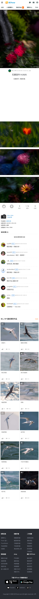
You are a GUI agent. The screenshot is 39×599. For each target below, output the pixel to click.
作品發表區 (4, 546)
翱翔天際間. (24, 343)
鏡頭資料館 (17, 540)
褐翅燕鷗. (4, 402)
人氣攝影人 (10, 7)
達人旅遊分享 (5, 569)
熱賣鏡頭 (16, 566)
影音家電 (29, 549)
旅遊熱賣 (3, 561)
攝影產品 (29, 540)
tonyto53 (9, 252)
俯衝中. (3, 343)
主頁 (2, 7)
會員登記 (29, 566)
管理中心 (29, 7)
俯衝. (22, 402)
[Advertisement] (19, 101)
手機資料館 (17, 543)
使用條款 (29, 569)
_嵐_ (8, 261)
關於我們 (29, 558)
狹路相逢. (23, 491)
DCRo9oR (10, 304)
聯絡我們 (29, 561)
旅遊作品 (3, 566)
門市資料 (16, 558)
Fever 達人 (4, 540)
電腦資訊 (29, 546)
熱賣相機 (16, 563)
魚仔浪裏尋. (24, 372)
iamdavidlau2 (11, 269)
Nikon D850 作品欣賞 (10, 216)
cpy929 (9, 243)
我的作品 (20, 7)
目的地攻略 (4, 563)
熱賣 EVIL (17, 572)
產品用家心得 (18, 549)
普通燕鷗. (4, 432)
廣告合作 (29, 563)
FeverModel (4, 543)
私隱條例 (29, 572)
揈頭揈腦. (4, 462)
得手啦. (3, 491)
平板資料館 (17, 546)
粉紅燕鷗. (4, 372)
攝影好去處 (4, 558)
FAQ (36, 7)
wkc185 (9, 278)
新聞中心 (3, 538)
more (36, 319)
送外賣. (23, 432)
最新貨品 (16, 561)
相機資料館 (17, 538)
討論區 (3, 549)
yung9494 (10, 286)
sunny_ (9, 295)
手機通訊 (29, 543)
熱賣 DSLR (17, 569)
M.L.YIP (14, 70)
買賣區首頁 (30, 538)
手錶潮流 (29, 551)
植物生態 (8, 221)
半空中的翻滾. (25, 462)
